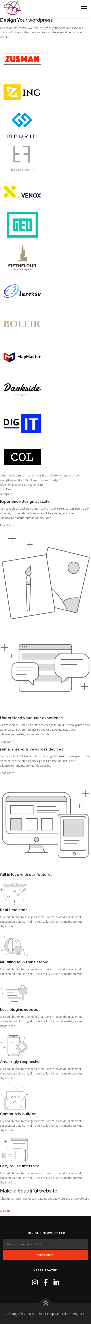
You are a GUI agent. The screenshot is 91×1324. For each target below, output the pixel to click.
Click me (5, 1211)
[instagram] (35, 1282)
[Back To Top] (45, 1303)
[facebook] (46, 1282)
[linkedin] (56, 1282)
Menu (83, 8)
